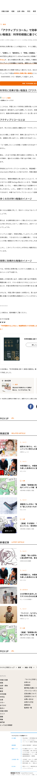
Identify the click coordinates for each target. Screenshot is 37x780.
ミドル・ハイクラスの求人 (28, 740)
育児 (28, 11)
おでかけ (3, 705)
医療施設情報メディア (27, 754)
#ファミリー (18, 40)
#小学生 (24, 40)
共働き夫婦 (5, 11)
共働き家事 (4, 711)
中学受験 (3, 694)
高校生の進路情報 (26, 745)
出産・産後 (20, 11)
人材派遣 (24, 759)
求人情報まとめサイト (27, 748)
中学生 (2, 697)
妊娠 (12, 11)
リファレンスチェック (27, 768)
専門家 (2, 722)
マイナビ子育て (26, 752)
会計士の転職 (25, 761)
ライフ (2, 714)
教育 (19, 667)
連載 (1, 716)
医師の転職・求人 (26, 763)
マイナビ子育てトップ (7, 667)
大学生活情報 (25, 750)
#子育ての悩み (9, 40)
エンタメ (23, 471)
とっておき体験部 (6, 725)
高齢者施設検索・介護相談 (28, 756)
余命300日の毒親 (26, 561)
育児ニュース (25, 452)
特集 (1, 719)
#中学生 (30, 40)
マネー (2, 702)
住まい (2, 708)
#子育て (2, 40)
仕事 (1, 699)
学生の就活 (25, 738)
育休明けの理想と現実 (27, 490)
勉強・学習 (28, 667)
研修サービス (25, 766)
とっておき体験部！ (27, 599)
